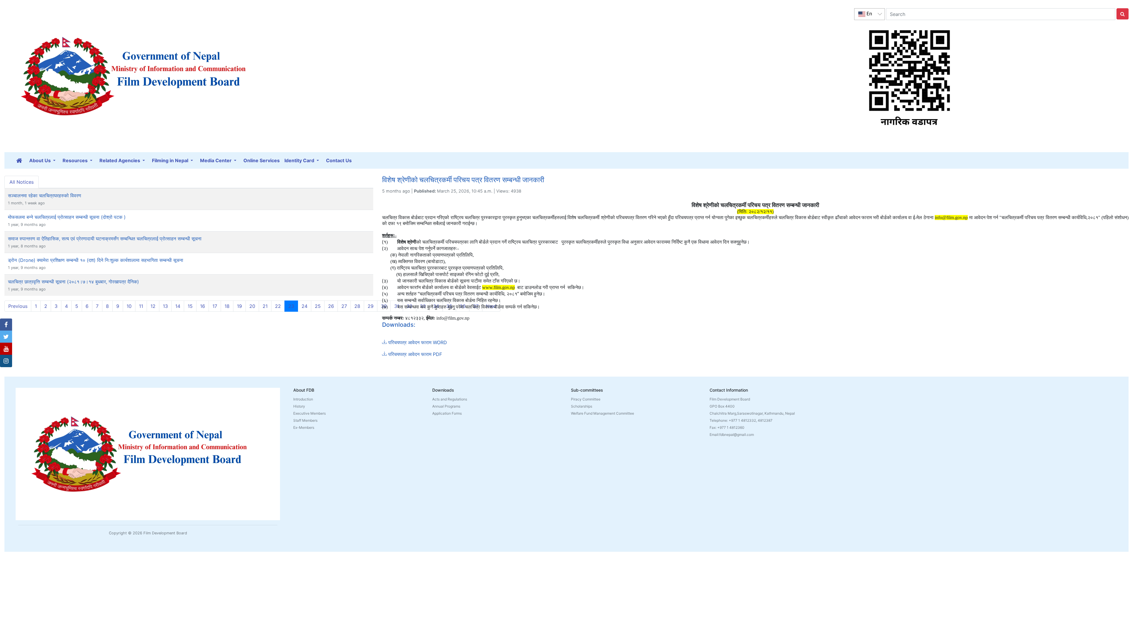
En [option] (868, 14)
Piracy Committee (585, 399)
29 (371, 306)
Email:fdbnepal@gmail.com (732, 434)
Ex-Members (303, 427)
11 (141, 306)
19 (239, 306)
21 (265, 306)
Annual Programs (446, 406)
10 (129, 306)
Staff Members (305, 420)
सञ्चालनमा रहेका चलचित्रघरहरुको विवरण (44, 195)
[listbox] (869, 14)
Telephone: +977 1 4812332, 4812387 (741, 420)
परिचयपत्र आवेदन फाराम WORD (417, 342)
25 (318, 306)
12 (152, 306)
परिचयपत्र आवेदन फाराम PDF (414, 354)
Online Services (261, 160)
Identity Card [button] (299, 160)
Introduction (303, 399)
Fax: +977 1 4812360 (727, 427)
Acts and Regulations (449, 399)
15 (190, 306)
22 (278, 306)
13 (165, 306)
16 (202, 306)
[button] (6, 324)
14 (177, 306)
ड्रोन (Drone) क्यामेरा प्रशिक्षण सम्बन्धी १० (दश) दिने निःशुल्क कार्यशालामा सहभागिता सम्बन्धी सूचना (95, 260)
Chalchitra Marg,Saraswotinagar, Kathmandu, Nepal (752, 413)
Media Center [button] (216, 160)
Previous (17, 306)
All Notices (21, 182)
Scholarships (581, 406)
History (299, 406)
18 (227, 306)
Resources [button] (76, 160)
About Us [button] (40, 160)
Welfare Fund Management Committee (602, 413)
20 (252, 306)
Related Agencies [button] (120, 160)
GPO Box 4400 (722, 406)
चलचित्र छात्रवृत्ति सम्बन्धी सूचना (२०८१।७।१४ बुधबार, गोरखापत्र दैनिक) (73, 282)
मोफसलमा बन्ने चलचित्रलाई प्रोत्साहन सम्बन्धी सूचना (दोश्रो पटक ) (67, 217)
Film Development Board (730, 399)
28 (357, 306)
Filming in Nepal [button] (170, 160)
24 (304, 306)
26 (331, 306)
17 (214, 306)
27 (344, 306)
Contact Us (339, 160)
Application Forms (447, 413)
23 (293, 306)
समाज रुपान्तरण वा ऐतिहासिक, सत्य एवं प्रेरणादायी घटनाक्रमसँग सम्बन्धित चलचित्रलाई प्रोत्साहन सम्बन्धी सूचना (105, 239)
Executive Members (309, 413)
